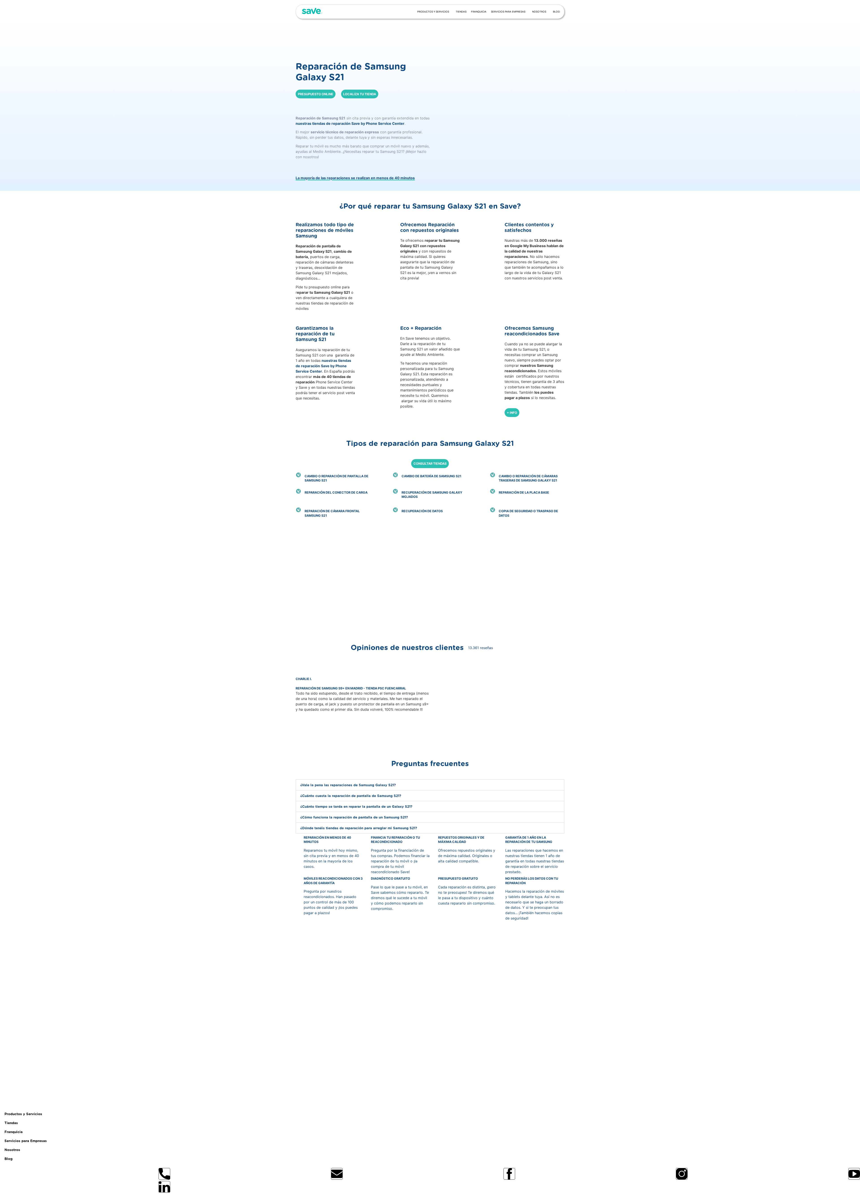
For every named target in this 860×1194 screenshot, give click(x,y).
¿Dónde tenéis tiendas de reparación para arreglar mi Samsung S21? (358, 828)
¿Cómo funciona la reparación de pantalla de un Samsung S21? (354, 817)
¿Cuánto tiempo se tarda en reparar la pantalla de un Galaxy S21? (356, 806)
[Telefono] (164, 1174)
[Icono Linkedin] (164, 1187)
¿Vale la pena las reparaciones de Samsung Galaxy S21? (348, 785)
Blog (556, 11)
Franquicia (478, 11)
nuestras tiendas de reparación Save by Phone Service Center (350, 123)
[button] (363, 736)
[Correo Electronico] (337, 1174)
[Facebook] (509, 1174)
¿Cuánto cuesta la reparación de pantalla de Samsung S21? (350, 796)
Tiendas (461, 11)
